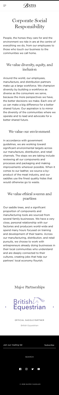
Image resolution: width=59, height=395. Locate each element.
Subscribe (49, 345)
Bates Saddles (33, 384)
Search (29, 357)
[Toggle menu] (4, 5)
